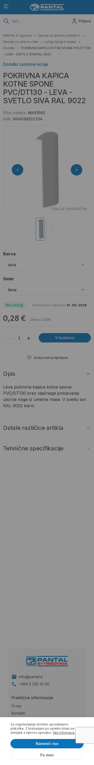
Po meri (47, 755)
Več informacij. (64, 733)
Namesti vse (47, 743)
